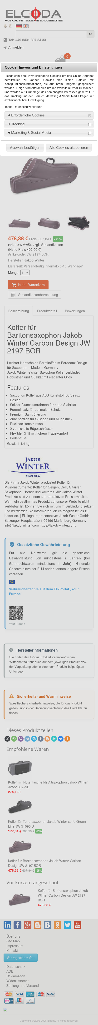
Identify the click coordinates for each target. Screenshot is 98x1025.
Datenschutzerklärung (28, 107)
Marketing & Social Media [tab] (31, 133)
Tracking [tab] (17, 124)
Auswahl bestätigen (25, 148)
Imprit (8, 107)
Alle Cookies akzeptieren (68, 148)
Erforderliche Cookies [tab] (28, 115)
